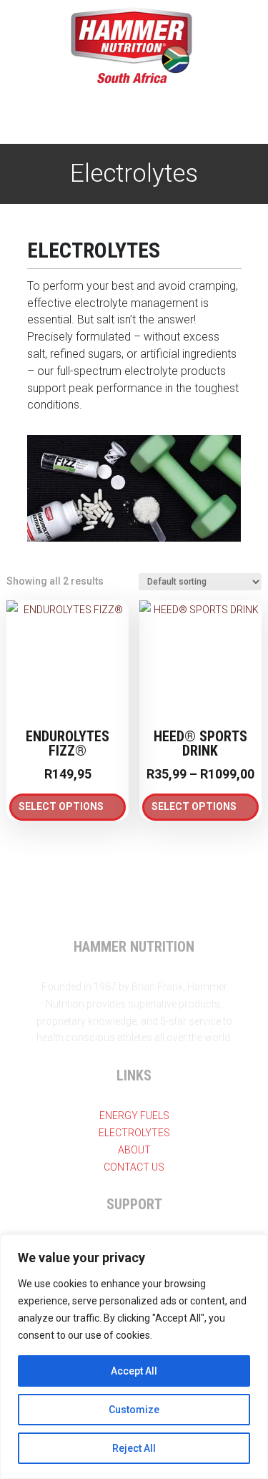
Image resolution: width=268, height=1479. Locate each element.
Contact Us (134, 1167)
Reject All (134, 1448)
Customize (134, 1409)
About (134, 1150)
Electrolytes (134, 1132)
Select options (61, 806)
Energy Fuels (134, 1115)
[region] (134, 1356)
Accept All (134, 1371)
